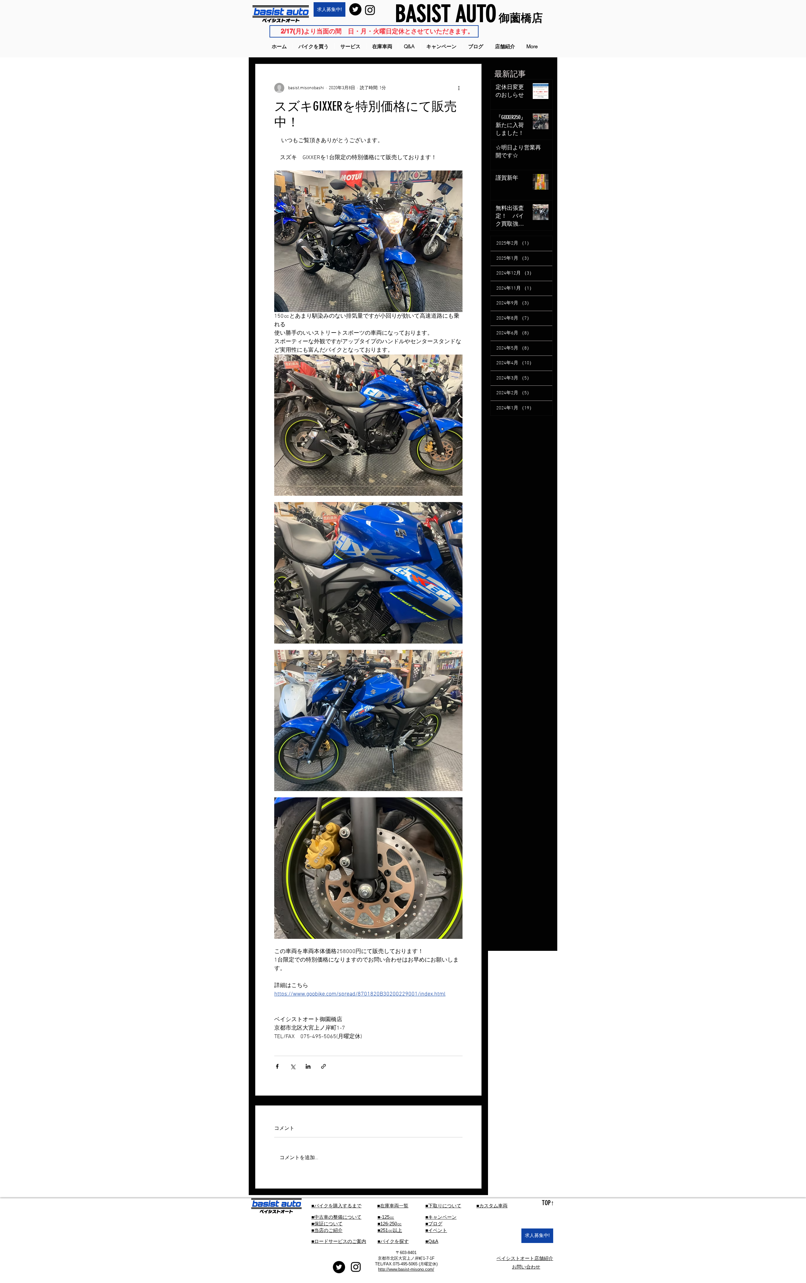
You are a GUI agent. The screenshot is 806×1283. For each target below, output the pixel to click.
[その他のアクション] (459, 88)
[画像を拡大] (368, 425)
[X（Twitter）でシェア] (293, 1066)
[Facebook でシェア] (277, 1066)
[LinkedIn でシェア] (308, 1066)
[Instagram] (370, 10)
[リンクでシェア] (323, 1066)
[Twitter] (355, 9)
